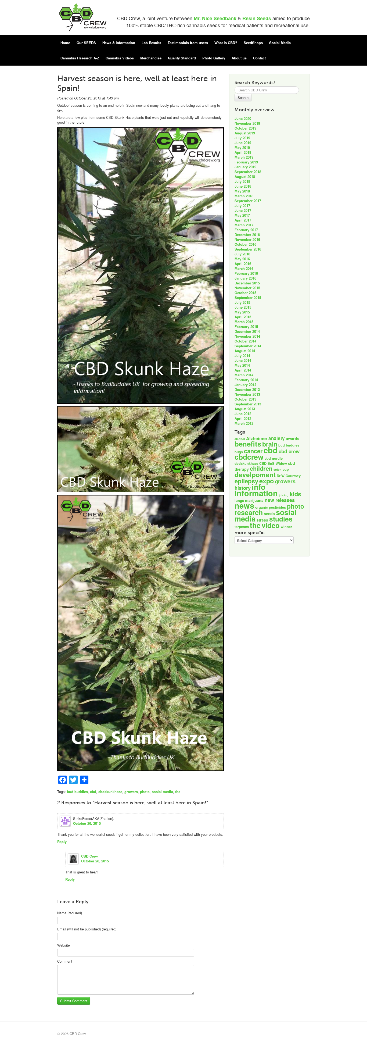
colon (278, 469)
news (244, 505)
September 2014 (248, 345)
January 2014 (245, 384)
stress (262, 520)
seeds (269, 513)
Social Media (280, 42)
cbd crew (289, 451)
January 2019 (245, 166)
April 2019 (243, 152)
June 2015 (243, 307)
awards (292, 438)
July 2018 (242, 181)
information (256, 493)
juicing (284, 495)
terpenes (242, 526)
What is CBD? (225, 42)
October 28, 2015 (95, 860)
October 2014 (245, 341)
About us (239, 57)
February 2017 (246, 229)
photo (145, 791)
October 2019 (245, 128)
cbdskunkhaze (110, 791)
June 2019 (243, 142)
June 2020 (243, 118)
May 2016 (242, 258)
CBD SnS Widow (273, 463)
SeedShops (253, 42)
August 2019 (245, 132)
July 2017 (242, 205)
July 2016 (242, 253)
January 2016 (245, 278)
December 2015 (247, 282)
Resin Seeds (256, 18)
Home (65, 42)
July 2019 (242, 137)
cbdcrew (249, 457)
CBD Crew (89, 856)
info (258, 486)
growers (131, 791)
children (261, 468)
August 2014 (245, 350)
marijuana (254, 500)
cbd (93, 791)
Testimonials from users (188, 42)
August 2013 (245, 408)
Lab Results (151, 42)
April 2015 (243, 316)
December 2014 (247, 331)
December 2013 (247, 389)
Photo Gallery (213, 57)
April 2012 (243, 418)
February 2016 (246, 273)
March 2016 (244, 268)
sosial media (162, 791)
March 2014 (244, 374)
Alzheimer (256, 438)
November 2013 (247, 394)
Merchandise (150, 57)
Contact (259, 57)
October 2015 (245, 292)
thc (177, 791)
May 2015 (242, 312)
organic (261, 507)
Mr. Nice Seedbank (215, 18)
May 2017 (242, 215)
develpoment (255, 474)
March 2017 (244, 224)
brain (269, 444)
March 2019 (244, 157)
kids (295, 494)
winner (286, 526)
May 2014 (242, 365)
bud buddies (77, 791)
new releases (280, 500)
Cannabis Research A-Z (79, 57)
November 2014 (247, 336)
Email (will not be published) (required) (86, 929)
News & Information (118, 42)
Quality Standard (182, 57)
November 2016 (247, 239)
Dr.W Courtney (289, 475)
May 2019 (242, 147)
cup (286, 469)
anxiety (276, 438)
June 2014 (243, 360)
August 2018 (245, 176)
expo (266, 480)
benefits (248, 444)
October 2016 (245, 244)
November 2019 (247, 123)
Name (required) (69, 913)
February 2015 (246, 326)
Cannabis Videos (120, 57)
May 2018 (242, 191)
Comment (64, 961)
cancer (253, 451)
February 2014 (246, 379)
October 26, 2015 (87, 823)
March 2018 (244, 195)
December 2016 (247, 234)
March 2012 (244, 423)
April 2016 (243, 263)
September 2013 (248, 403)
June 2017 (243, 210)
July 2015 (242, 302)
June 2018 (243, 186)
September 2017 (248, 200)
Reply (62, 841)
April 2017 (243, 220)
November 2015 (247, 287)
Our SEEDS (86, 42)
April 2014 (243, 370)
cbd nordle (274, 458)
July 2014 (242, 355)
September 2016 (248, 249)
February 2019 (246, 162)
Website (63, 945)
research (249, 512)
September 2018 (248, 171)
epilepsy (246, 481)
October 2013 (245, 399)
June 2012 (243, 413)
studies (281, 519)
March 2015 (244, 321)
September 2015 (248, 297)
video (271, 525)
